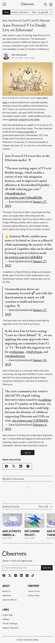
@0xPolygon (34, 352)
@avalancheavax (15, 356)
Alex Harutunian (19, 54)
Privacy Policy (34, 595)
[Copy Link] (27, 466)
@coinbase (44, 399)
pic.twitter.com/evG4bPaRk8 (23, 257)
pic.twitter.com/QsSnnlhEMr (23, 197)
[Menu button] (4, 4)
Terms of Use (34, 591)
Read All (43, 12)
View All (43, 506)
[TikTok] (33, 575)
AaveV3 (35, 20)
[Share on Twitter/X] (13, 466)
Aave (4, 20)
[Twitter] (9, 575)
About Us (6, 591)
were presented (26, 131)
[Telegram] (27, 575)
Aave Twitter (42, 98)
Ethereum (45, 20)
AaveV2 (26, 20)
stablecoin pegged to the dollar (24, 119)
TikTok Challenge (9, 623)
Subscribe (47, 567)
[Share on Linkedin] (20, 466)
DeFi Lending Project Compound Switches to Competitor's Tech (33, 533)
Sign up (27, 452)
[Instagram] (15, 575)
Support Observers (10, 628)
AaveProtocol (14, 20)
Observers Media (31, 639)
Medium (5, 619)
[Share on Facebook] (6, 466)
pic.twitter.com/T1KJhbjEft (30, 420)
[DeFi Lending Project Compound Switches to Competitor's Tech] (34, 520)
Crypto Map (7, 615)
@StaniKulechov (15, 193)
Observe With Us (9, 600)
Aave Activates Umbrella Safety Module (11, 533)
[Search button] (45, 4)
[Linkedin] (21, 575)
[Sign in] (51, 4)
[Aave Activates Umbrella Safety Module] (12, 520)
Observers (6, 595)
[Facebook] (3, 575)
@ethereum (16, 352)
